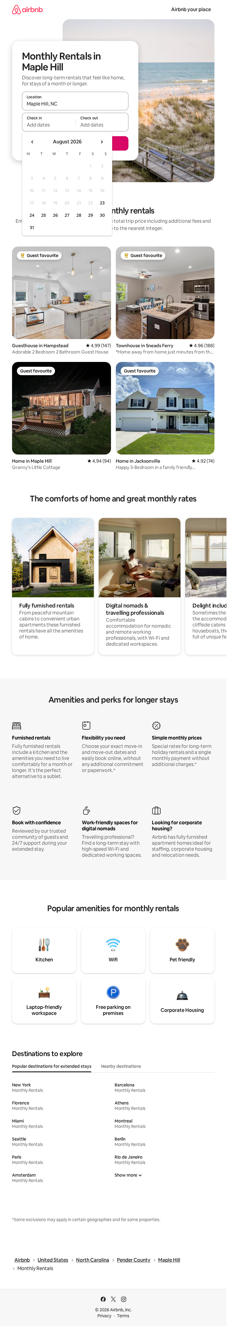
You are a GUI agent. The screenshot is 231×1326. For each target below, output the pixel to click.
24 (31, 215)
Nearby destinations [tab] (121, 1066)
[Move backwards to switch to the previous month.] (32, 142)
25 (43, 215)
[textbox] (48, 124)
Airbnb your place (191, 9)
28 (78, 215)
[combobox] (75, 103)
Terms (123, 1315)
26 (55, 215)
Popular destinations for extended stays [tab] (51, 1066)
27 (67, 215)
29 (90, 215)
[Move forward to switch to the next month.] (101, 142)
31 (32, 227)
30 (102, 215)
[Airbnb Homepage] (27, 9)
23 (102, 203)
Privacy (104, 1315)
